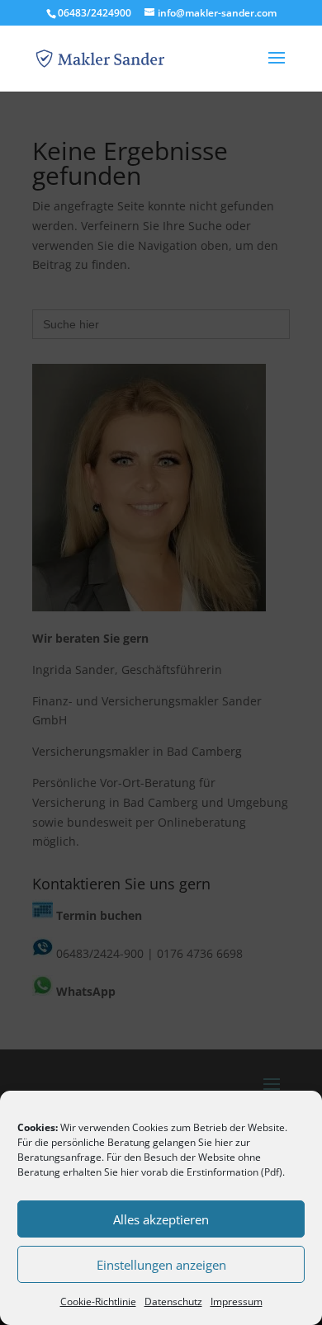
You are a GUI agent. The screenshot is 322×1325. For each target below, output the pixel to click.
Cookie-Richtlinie (98, 1301)
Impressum (237, 1301)
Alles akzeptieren (161, 1219)
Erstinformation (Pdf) (234, 1172)
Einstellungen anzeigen (161, 1265)
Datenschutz (173, 1301)
